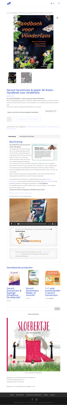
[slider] (32, 223)
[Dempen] (52, 224)
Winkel (46, 395)
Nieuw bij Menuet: (33, 314)
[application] (33, 212)
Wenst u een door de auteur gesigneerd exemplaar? (23, 112)
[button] (57, 17)
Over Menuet (20, 395)
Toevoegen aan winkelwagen (27, 119)
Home (8, 13)
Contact (52, 395)
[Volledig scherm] (55, 224)
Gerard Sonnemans (41, 127)
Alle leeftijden (14, 13)
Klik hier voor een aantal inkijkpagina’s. (20, 193)
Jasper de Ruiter (11, 129)
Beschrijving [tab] (12, 136)
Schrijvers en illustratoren (34, 395)
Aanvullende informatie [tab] (27, 136)
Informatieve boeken (53, 127)
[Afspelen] (12, 224)
